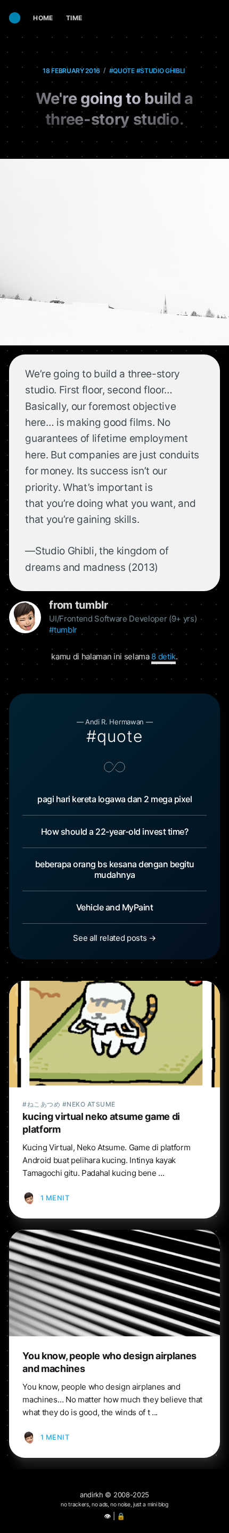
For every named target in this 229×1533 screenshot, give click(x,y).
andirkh (91, 1494)
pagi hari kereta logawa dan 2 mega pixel (114, 799)
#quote (122, 71)
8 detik (163, 656)
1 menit (55, 1197)
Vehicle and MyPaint (114, 907)
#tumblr (63, 630)
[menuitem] (43, 17)
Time (74, 18)
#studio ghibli (160, 71)
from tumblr (78, 605)
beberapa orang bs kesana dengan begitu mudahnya (114, 869)
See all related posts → (114, 938)
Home (43, 18)
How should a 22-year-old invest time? (115, 831)
